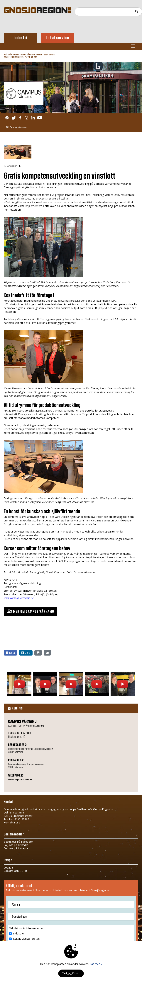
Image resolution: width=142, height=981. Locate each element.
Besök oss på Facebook (18, 841)
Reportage (42, 55)
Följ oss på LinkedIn (16, 845)
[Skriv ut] (38, 653)
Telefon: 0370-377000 (19, 733)
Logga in (9, 867)
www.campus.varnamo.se (19, 598)
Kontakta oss (12, 822)
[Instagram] (26, 118)
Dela (11, 652)
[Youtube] (39, 118)
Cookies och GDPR (15, 871)
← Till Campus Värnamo (14, 127)
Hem (16, 55)
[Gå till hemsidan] (7, 118)
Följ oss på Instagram (17, 848)
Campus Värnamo (28, 55)
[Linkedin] (33, 118)
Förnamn (16, 904)
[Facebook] (20, 118)
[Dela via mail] (47, 653)
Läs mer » (96, 964)
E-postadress (19, 916)
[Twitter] (13, 118)
